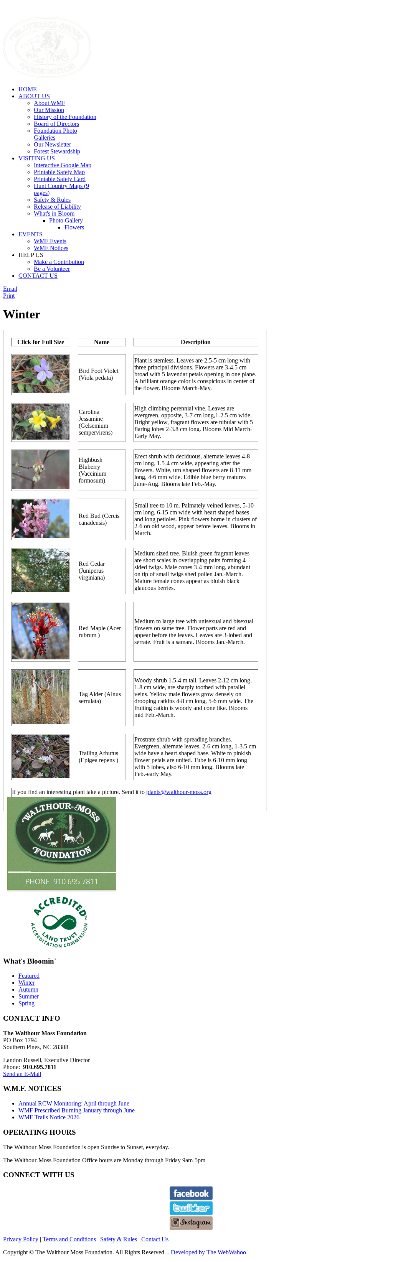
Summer (28, 996)
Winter (26, 982)
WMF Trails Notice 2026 (48, 1117)
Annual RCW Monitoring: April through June (73, 1103)
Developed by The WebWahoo (208, 1252)
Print (9, 295)
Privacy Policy (20, 1239)
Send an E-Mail (22, 1074)
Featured (29, 975)
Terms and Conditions (69, 1239)
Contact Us (154, 1239)
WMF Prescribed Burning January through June (76, 1110)
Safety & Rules (118, 1239)
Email (10, 288)
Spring (26, 1003)
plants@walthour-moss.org (178, 792)
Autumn (28, 989)
